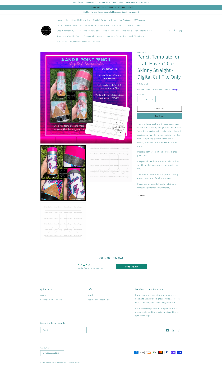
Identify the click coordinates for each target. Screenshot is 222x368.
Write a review (131, 266)
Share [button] (142, 195)
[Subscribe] (83, 330)
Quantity (140, 94)
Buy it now (159, 116)
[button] (66, 30)
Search (43, 295)
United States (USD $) (51, 353)
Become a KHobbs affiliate (51, 300)
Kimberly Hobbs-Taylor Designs (56, 362)
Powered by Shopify (73, 362)
